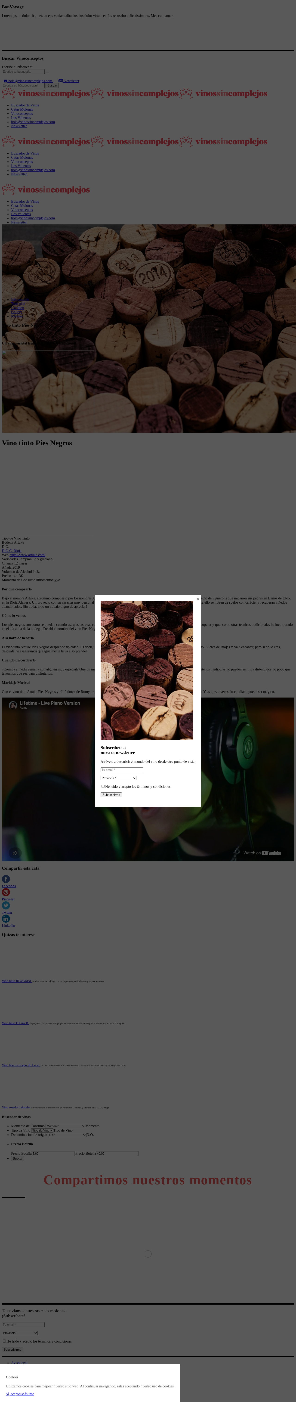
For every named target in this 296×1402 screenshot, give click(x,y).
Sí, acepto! (13, 1394)
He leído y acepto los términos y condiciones (137, 786)
